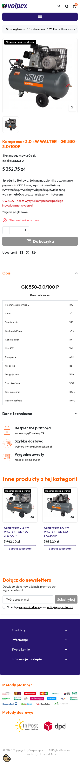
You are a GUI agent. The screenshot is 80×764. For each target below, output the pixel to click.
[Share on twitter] (27, 252)
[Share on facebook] (21, 252)
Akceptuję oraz (40, 607)
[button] (59, 6)
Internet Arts (48, 754)
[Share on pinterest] (34, 252)
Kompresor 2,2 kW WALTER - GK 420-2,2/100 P (17, 531)
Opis (6, 273)
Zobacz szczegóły (20, 548)
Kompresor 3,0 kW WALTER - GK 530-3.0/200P (56, 531)
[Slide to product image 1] (10, 124)
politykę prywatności (60, 607)
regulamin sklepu (29, 607)
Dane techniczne (17, 413)
